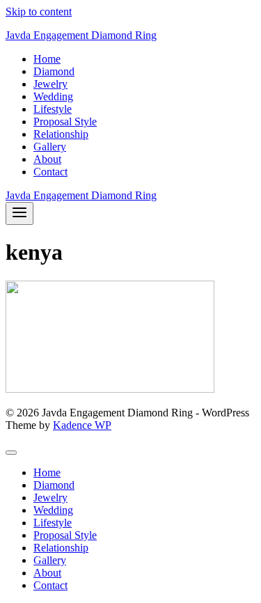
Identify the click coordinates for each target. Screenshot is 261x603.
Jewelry (50, 84)
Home (47, 59)
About (47, 159)
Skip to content (39, 11)
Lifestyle (52, 109)
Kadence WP (82, 425)
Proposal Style (65, 121)
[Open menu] (19, 213)
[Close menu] (11, 453)
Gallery (49, 146)
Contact (50, 172)
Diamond (53, 71)
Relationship (60, 134)
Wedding (53, 96)
